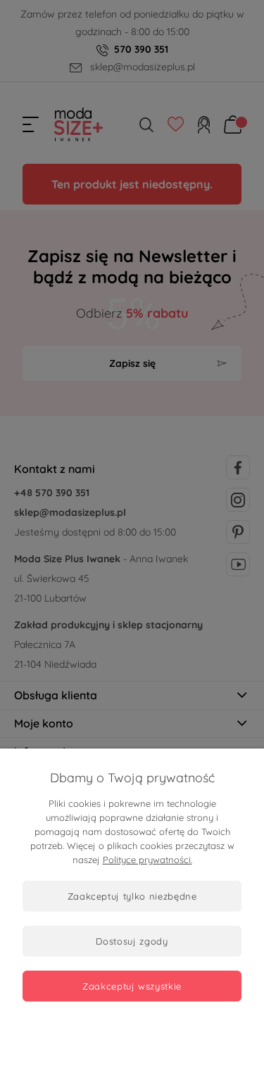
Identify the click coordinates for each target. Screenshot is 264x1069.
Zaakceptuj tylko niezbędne (132, 896)
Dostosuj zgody (132, 941)
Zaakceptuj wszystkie (132, 986)
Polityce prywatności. (147, 859)
